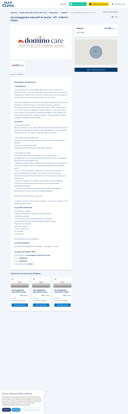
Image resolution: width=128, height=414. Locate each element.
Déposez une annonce (100, 4)
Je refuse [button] (16, 410)
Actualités (63, 4)
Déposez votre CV (79, 4)
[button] (112, 17)
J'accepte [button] (6, 410)
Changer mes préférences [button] (31, 410)
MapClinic (13, 13)
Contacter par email (97, 70)
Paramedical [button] (53, 13)
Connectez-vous (119, 4)
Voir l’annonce (20, 305)
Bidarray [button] (64, 13)
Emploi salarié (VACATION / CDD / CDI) (33, 13)
